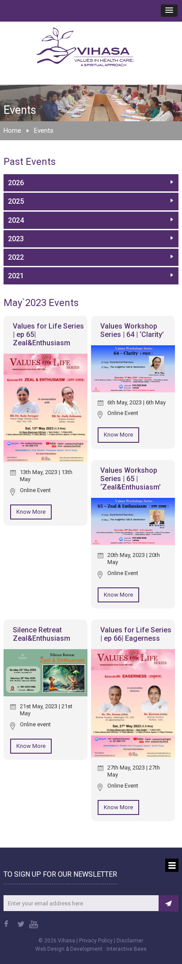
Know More (31, 511)
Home (12, 131)
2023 (16, 239)
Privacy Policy (96, 941)
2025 (16, 201)
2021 (16, 276)
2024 (16, 220)
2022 (16, 257)
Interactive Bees (126, 949)
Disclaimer (130, 941)
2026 (16, 183)
